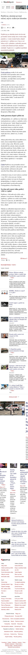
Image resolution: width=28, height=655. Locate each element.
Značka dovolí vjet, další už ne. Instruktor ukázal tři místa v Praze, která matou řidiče (13, 479)
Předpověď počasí (9, 616)
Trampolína (7, 623)
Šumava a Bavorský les (7, 603)
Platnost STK (18, 609)
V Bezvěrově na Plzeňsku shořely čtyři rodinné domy (3, 476)
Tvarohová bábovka (20, 588)
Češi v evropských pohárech (17, 618)
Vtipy (10, 294)
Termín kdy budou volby (7, 572)
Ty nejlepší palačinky (20, 582)
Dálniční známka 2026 (20, 600)
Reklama (14, 642)
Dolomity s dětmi (5, 609)
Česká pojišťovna (5, 72)
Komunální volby (5, 576)
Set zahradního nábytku (7, 626)
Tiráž (24, 642)
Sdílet (10, 27)
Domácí (11, 279)
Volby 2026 (4, 565)
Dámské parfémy (18, 631)
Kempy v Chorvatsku (6, 598)
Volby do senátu (5, 574)
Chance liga (4, 582)
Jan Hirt (17, 570)
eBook (4, 27)
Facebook (4, 642)
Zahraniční (11, 323)
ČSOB (3, 164)
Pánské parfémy (18, 636)
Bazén (12, 621)
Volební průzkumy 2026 (7, 567)
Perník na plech (18, 593)
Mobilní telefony (19, 629)
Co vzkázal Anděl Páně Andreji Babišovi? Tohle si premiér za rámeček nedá (16, 387)
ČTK (2, 22)
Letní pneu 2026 (19, 598)
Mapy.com (18, 613)
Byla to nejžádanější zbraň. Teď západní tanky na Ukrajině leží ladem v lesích (18, 319)
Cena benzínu (5, 618)
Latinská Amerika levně (7, 607)
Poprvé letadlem (5, 600)
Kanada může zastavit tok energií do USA (16, 335)
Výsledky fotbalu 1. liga (7, 584)
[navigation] (2, 2)
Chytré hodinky (8, 636)
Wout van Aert (18, 574)
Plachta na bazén (19, 621)
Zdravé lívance (18, 586)
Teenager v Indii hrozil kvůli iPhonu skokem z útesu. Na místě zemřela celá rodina (17, 367)
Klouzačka (19, 623)
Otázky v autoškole (19, 607)
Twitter (9, 642)
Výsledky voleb (5, 570)
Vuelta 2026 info (19, 565)
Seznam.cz (19, 2)
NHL (2, 593)
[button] (14, 60)
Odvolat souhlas (18, 645)
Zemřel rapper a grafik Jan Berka (16, 303)
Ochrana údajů (8, 645)
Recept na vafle (18, 590)
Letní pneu (6, 634)
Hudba (10, 306)
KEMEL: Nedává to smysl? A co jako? (17, 291)
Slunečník (13, 623)
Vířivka (23, 626)
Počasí (10, 354)
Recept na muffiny (19, 584)
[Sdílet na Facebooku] (6, 260)
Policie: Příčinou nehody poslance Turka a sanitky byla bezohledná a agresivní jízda (17, 274)
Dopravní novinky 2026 (20, 603)
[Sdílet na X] (9, 260)
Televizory (20, 634)
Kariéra (19, 642)
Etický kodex (19, 644)
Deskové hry (13, 634)
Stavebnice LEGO (8, 631)
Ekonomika (11, 338)
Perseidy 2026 (18, 616)
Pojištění (14, 264)
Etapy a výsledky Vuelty (20, 567)
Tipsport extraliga (5, 586)
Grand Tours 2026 (19, 576)
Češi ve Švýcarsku (5, 605)
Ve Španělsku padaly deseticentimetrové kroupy (16, 350)
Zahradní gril (17, 626)
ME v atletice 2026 (5, 588)
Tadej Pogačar (18, 572)
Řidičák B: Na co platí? (20, 605)
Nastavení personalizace (14, 647)
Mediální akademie (9, 644)
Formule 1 (3, 590)
